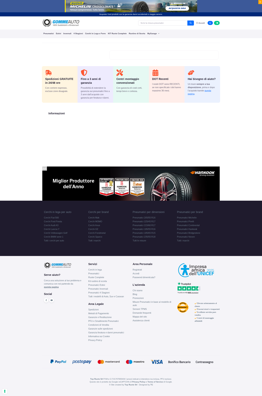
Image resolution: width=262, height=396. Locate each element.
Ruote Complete (96, 277)
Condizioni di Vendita (98, 325)
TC (151, 385)
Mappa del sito (140, 317)
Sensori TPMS (140, 309)
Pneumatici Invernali (98, 289)
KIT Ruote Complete (117, 33)
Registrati (137, 270)
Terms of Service (155, 382)
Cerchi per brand (98, 212)
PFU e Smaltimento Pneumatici (103, 321)
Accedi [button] (201, 23)
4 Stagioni (78, 33)
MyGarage (152, 33)
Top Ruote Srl (131, 385)
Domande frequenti (142, 313)
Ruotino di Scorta (137, 33)
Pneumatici (48, 33)
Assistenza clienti (141, 320)
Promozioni (138, 298)
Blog (135, 294)
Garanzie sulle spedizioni (100, 329)
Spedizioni (93, 309)
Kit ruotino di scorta (97, 281)
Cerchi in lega (95, 270)
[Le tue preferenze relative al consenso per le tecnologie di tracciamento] (4, 391)
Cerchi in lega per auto (57, 212)
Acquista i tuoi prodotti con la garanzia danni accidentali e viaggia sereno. (131, 14)
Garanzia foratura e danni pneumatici (106, 332)
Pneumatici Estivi (96, 285)
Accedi (136, 273)
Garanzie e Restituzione (100, 317)
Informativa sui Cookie (99, 336)
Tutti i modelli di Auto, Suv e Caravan (106, 296)
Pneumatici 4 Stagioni (99, 293)
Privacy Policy (95, 340)
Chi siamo (137, 290)
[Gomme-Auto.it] (60, 23)
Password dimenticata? (144, 277)
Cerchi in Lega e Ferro (95, 33)
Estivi (58, 33)
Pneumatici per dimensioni (148, 212)
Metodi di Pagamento (98, 313)
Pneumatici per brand (190, 212)
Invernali (67, 33)
